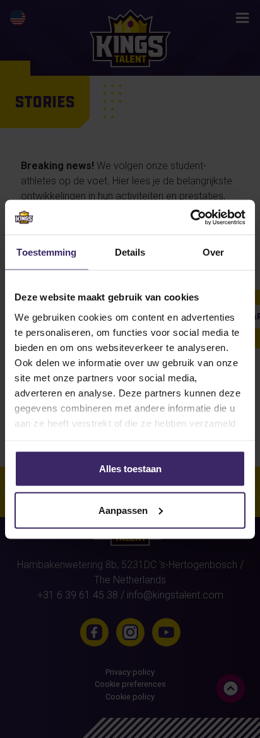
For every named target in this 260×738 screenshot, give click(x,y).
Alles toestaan (130, 468)
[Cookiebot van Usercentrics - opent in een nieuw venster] (190, 217)
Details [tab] (130, 252)
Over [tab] (213, 252)
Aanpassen (123, 509)
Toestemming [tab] (46, 252)
